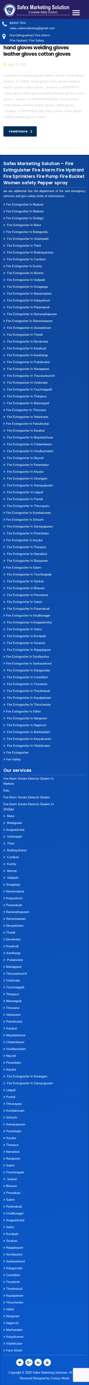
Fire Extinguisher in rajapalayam (28, 650)
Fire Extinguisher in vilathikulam (28, 745)
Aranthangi (13, 953)
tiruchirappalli (15, 987)
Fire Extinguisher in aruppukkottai (29, 622)
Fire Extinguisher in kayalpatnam (28, 697)
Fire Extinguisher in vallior (23, 711)
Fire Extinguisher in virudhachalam (29, 451)
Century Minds (60, 1378)
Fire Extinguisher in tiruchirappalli (29, 389)
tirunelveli (13, 1282)
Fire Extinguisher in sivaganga (27, 286)
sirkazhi (11, 1117)
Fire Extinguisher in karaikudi (26, 348)
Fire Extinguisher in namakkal (26, 554)
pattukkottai (14, 1021)
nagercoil (12, 1323)
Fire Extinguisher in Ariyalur (25, 471)
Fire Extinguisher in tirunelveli (26, 684)
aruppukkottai (15, 829)
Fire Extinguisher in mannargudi (27, 403)
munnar (11, 871)
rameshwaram (16, 919)
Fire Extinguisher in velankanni (27, 417)
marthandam (14, 1330)
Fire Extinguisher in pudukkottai (28, 362)
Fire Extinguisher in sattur (24, 629)
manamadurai (15, 891)
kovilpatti (12, 1234)
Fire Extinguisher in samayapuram (29, 485)
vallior (10, 1309)
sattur (10, 1227)
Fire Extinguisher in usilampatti (27, 238)
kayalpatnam (15, 1295)
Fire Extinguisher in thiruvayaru (27, 506)
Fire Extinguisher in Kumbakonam (28, 512)
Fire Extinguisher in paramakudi (28, 307)
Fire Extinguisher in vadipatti (25, 280)
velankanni (13, 1014)
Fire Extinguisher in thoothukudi (28, 691)
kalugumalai (14, 1268)
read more (18, 131)
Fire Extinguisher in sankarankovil (29, 663)
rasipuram (13, 1158)
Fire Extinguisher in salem (23, 567)
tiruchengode (15, 1172)
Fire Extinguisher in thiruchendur (28, 704)
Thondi (10, 932)
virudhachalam (16, 1049)
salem (10, 1165)
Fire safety (13, 759)
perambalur (13, 1062)
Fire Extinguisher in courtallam (27, 677)
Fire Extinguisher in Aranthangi (27, 355)
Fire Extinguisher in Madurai (24, 204)
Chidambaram (15, 1042)
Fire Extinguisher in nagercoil (26, 725)
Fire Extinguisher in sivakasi (25, 643)
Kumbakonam (15, 1110)
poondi (10, 1097)
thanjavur (12, 994)
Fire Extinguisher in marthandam (28, 732)
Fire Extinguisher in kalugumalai (28, 670)
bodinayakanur (16, 850)
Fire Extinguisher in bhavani (25, 588)
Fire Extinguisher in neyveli (25, 458)
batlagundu (14, 823)
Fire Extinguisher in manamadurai (29, 293)
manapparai (13, 966)
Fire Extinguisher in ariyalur (24, 540)
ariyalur (11, 1138)
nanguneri (12, 1316)
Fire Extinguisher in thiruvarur (26, 410)
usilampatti (14, 836)
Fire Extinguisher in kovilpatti (26, 636)
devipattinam (15, 925)
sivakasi (12, 1241)
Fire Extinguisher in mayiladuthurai (29, 437)
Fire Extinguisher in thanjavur (26, 396)
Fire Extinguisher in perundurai (27, 595)
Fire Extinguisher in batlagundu (27, 232)
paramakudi (14, 905)
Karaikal (11, 1028)
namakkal (12, 1151)
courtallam (13, 1275)
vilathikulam (14, 1343)
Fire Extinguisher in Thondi (24, 334)
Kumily (11, 864)
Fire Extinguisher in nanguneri (26, 718)
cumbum (12, 857)
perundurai (13, 1193)
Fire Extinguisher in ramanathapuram (31, 314)
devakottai (13, 939)
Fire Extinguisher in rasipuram (27, 560)
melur (10, 816)
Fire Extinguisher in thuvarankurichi (30, 375)
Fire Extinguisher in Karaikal (25, 430)
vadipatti (12, 877)
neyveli (11, 1056)
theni (10, 843)
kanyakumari (15, 1336)
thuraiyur (12, 1145)
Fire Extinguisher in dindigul (24, 218)
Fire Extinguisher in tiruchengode (29, 574)
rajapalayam (14, 1247)
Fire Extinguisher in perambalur (27, 465)
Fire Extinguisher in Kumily (24, 266)
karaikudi (12, 946)
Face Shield (14, 1350)
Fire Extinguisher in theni (23, 245)
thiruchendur (14, 1302)
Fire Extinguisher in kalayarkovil (28, 300)
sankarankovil (15, 1261)
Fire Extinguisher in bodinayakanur (29, 252)
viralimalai (13, 980)
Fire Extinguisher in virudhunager (28, 615)
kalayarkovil (14, 898)
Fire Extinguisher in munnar (25, 273)
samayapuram (15, 1124)
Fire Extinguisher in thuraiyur (26, 547)
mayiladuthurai (15, 1035)
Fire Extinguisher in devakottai (27, 341)
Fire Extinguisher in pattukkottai (27, 423)
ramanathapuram (17, 912)
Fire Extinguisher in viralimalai (26, 382)
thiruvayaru (14, 1103)
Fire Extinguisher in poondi (24, 499)
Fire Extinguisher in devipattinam (28, 328)
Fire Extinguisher (17, 752)
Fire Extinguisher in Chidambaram (29, 444)
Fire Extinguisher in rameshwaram (29, 321)
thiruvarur (12, 1008)
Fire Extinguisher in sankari (25, 581)
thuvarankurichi (16, 973)
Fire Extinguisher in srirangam (26, 478)
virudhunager (15, 1213)
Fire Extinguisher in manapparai (27, 369)
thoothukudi (14, 1288)
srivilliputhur (14, 1254)
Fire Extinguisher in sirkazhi (25, 519)
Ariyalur (11, 1069)
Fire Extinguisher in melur (23, 225)
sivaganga (13, 884)
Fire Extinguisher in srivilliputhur (27, 656)
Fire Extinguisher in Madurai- (25, 211)
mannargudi (13, 1001)
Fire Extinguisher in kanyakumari (28, 739)
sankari (11, 1179)
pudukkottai (14, 960)
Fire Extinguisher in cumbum (26, 259)
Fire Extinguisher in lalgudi (24, 492)
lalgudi (11, 1090)
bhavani (11, 1186)
